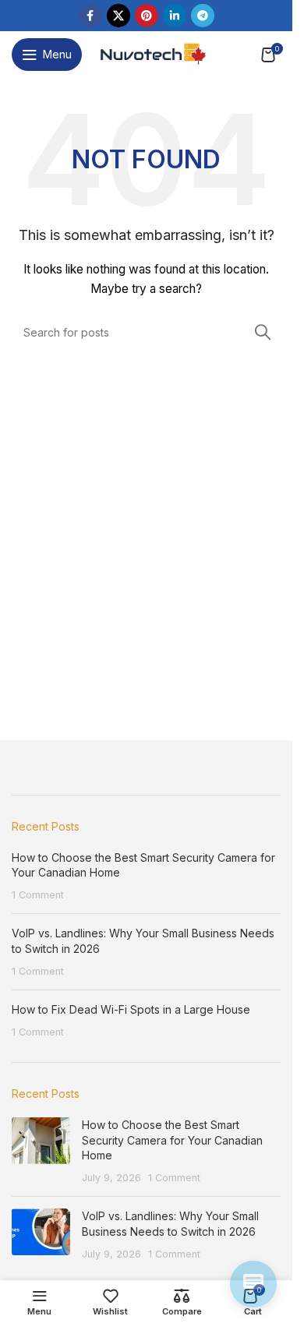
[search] (263, 332)
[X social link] (118, 15)
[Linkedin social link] (174, 15)
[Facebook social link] (90, 15)
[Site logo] (152, 53)
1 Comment (38, 895)
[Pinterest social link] (146, 15)
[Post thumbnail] (41, 1150)
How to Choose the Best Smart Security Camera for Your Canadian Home (172, 1140)
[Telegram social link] (202, 15)
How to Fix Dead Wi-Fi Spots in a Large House (131, 1009)
